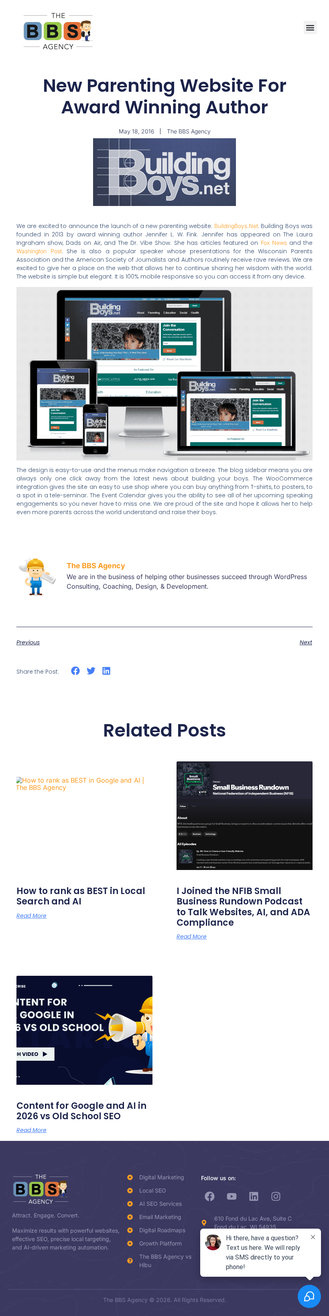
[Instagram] (276, 1196)
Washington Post (39, 251)
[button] (310, 27)
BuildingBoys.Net (236, 225)
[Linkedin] (254, 1196)
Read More (31, 915)
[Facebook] (210, 1196)
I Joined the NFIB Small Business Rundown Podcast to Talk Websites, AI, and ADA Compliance (243, 907)
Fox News (274, 242)
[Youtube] (232, 1196)
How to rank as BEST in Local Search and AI (80, 896)
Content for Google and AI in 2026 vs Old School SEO (81, 1111)
